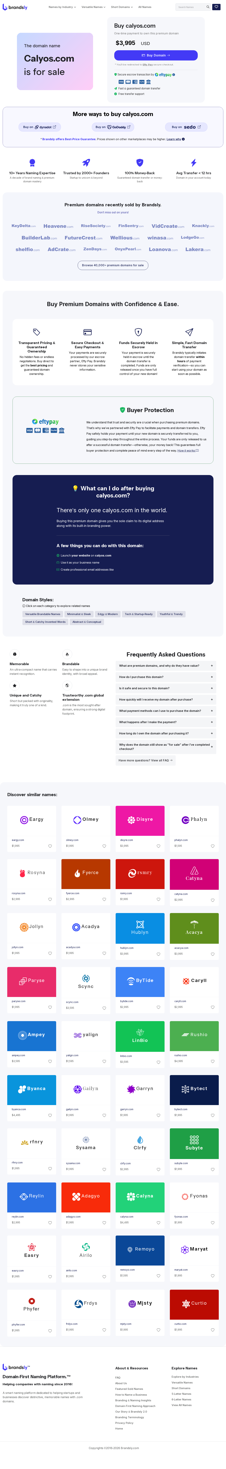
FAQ (117, 1377)
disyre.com (126, 840)
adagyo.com (73, 1216)
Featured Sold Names (129, 1388)
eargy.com (18, 840)
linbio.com (126, 1056)
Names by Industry (61, 6)
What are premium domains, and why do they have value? (159, 665)
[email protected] (126, 569)
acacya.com (181, 948)
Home (119, 1428)
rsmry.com (126, 893)
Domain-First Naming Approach (135, 1405)
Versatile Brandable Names (42, 614)
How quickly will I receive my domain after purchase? (156, 699)
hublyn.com (126, 948)
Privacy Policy (124, 1422)
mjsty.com (125, 1323)
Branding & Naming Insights (133, 1400)
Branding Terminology (129, 1417)
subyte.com (181, 1163)
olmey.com (72, 840)
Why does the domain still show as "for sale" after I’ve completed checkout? (164, 746)
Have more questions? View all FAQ (144, 760)
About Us (121, 1383)
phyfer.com (18, 1324)
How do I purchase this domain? (141, 677)
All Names (144, 6)
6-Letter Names (181, 1399)
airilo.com (71, 1270)
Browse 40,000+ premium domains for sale (113, 265)
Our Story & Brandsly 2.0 (131, 1411)
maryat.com (181, 1269)
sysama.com (73, 1163)
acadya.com (73, 947)
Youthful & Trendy (171, 614)
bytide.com (126, 1001)
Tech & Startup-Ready (139, 614)
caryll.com (180, 1001)
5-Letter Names (181, 1393)
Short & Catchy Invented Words (45, 621)
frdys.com (71, 1323)
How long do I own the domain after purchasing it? (154, 733)
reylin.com (17, 1216)
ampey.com (18, 1055)
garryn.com (126, 1109)
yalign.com (72, 1055)
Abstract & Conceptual (87, 621)
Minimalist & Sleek (79, 614)
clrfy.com (125, 1163)
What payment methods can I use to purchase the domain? (160, 710)
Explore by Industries (185, 1376)
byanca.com (19, 1109)
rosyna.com (18, 893)
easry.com (17, 1270)
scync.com (72, 1002)
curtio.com (180, 1323)
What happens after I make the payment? (148, 722)
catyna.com (181, 894)
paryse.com (18, 1001)
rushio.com (180, 1055)
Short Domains (120, 6)
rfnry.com (17, 1162)
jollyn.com (17, 947)
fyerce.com (72, 893)
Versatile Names (92, 6)
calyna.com (126, 1216)
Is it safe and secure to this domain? (144, 688)
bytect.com (180, 1109)
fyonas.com (181, 1216)
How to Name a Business (131, 1394)
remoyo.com (127, 1269)
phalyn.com (181, 840)
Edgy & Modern (108, 614)
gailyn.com (72, 1109)
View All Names (182, 1405)
